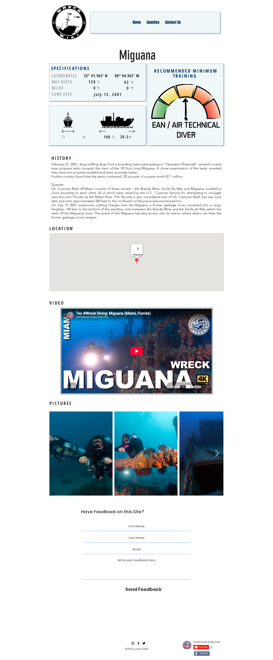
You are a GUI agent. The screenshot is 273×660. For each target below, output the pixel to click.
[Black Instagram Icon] (133, 643)
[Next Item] (217, 453)
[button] (153, 22)
